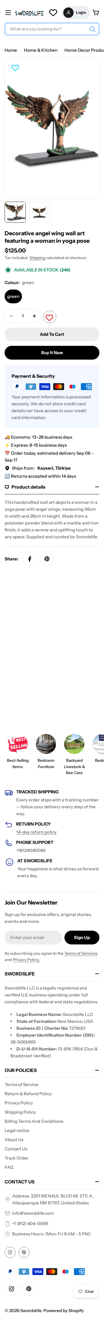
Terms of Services (81, 953)
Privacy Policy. (26, 959)
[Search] (92, 29)
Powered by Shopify (63, 1310)
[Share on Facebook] (30, 559)
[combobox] (52, 29)
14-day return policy (36, 832)
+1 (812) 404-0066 (30, 1223)
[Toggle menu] (8, 12)
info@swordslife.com (33, 1213)
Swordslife (30, 1310)
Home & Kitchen (40, 50)
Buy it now (52, 352)
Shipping (37, 257)
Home (11, 50)
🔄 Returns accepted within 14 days (40, 476)
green (13, 296)
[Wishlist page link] (53, 13)
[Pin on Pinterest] (47, 559)
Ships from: (41, 468)
